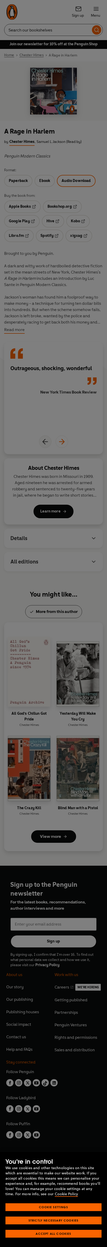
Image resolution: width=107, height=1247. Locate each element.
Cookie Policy (66, 1194)
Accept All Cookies (53, 1234)
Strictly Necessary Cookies (54, 1220)
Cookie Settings (53, 1207)
